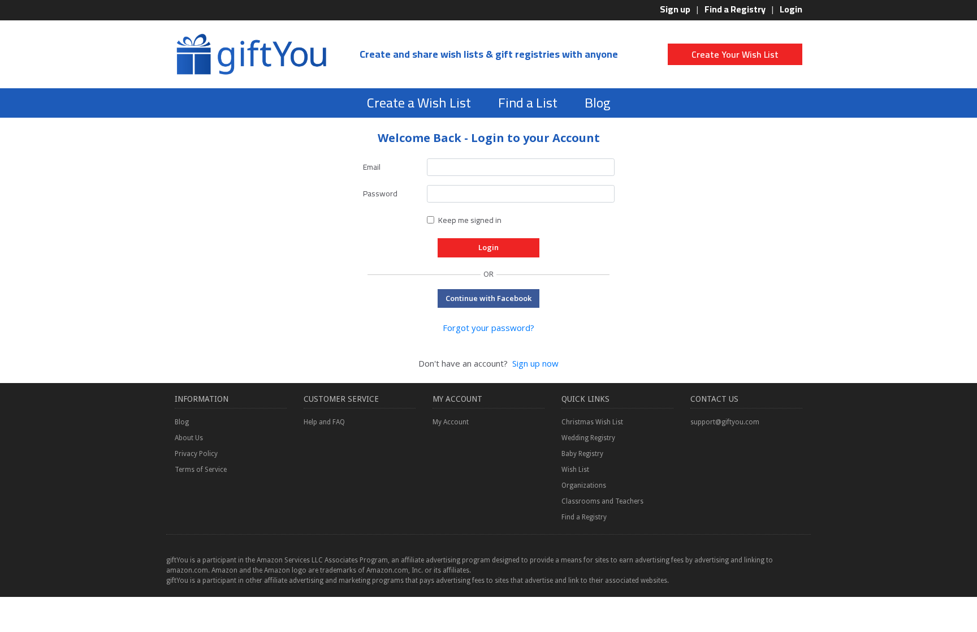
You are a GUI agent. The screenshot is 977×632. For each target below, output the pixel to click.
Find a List (527, 102)
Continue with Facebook (488, 298)
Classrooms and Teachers (602, 501)
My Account (451, 422)
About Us (189, 438)
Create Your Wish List (735, 54)
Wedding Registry (588, 438)
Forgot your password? (488, 327)
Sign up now (535, 363)
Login (791, 9)
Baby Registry (582, 454)
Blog (597, 102)
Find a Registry (735, 9)
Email (372, 167)
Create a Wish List (419, 102)
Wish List (575, 470)
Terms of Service (201, 470)
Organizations (583, 485)
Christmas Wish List (592, 422)
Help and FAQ (324, 422)
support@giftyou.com (724, 422)
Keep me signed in (470, 220)
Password (380, 193)
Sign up (675, 9)
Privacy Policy (196, 454)
